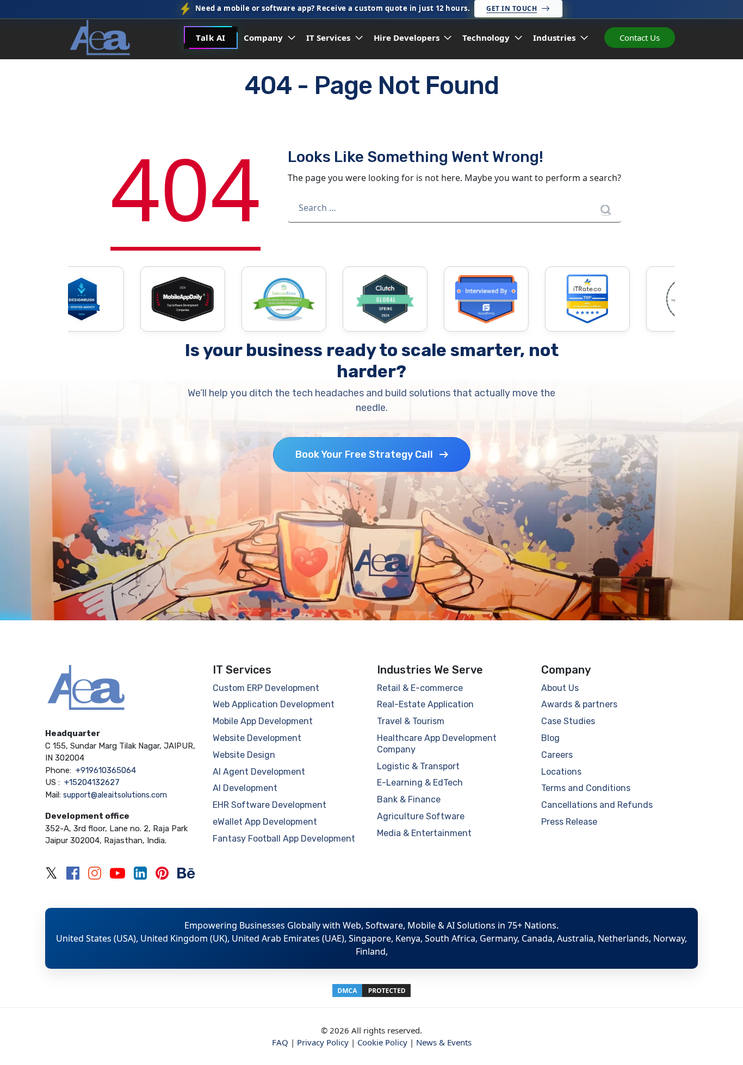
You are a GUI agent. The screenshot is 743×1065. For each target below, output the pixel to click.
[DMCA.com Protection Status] (371, 989)
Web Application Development (274, 704)
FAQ (280, 1042)
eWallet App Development (265, 822)
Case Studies (568, 721)
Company (264, 37)
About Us (560, 688)
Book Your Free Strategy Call (364, 454)
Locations (561, 772)
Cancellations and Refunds (597, 805)
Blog (550, 738)
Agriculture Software (421, 816)
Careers (557, 755)
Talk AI (211, 37)
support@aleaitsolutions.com (115, 795)
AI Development (245, 788)
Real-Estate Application (425, 704)
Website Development (257, 738)
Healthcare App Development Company (437, 744)
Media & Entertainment (424, 833)
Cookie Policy (382, 1042)
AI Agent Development (259, 772)
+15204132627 (92, 782)
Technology (487, 37)
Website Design (244, 755)
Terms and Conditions (585, 788)
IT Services (329, 37)
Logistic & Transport (418, 766)
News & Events (444, 1042)
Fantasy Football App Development (284, 838)
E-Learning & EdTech (420, 782)
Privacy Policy (323, 1042)
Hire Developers (408, 37)
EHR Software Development (269, 805)
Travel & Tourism (410, 721)
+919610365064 (106, 770)
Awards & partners (579, 704)
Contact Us (640, 37)
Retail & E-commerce (420, 688)
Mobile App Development (263, 721)
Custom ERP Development (266, 688)
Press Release (569, 822)
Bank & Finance (409, 799)
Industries (555, 37)
